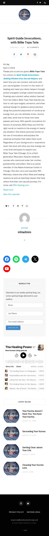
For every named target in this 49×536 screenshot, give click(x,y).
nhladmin (24, 232)
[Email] (35, 54)
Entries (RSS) (33, 512)
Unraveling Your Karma (33, 431)
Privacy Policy (16, 512)
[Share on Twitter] (21, 54)
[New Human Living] (24, 15)
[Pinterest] (28, 54)
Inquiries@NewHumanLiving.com (24, 520)
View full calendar (11, 194)
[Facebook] (21, 503)
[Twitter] (28, 503)
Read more (8, 189)
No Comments (33, 47)
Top (25, 530)
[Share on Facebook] (14, 54)
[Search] (45, 3)
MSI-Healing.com (21, 185)
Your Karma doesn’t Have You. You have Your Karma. (32, 414)
